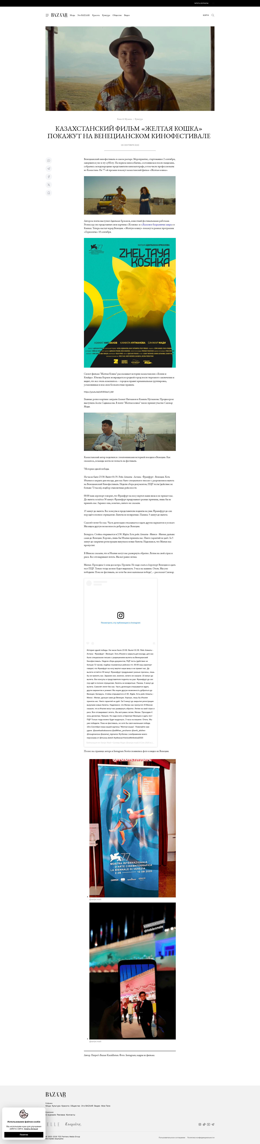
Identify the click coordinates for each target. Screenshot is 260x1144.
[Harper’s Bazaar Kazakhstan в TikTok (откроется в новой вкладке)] (204, 1125)
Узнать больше (31, 1129)
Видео (127, 15)
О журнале (51, 1115)
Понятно (24, 1134)
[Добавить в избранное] (49, 193)
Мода (72, 15)
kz (213, 3)
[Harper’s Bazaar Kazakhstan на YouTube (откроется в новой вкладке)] (208, 1125)
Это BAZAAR (83, 15)
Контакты (70, 1115)
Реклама (61, 1115)
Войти (206, 15)
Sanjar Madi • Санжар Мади (113, 743)
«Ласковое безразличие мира (156, 224)
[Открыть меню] (47, 15)
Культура (106, 15)
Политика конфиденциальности (200, 1138)
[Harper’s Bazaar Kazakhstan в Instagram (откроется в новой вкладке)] (200, 1125)
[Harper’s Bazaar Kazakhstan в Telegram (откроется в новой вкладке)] (212, 1125)
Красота (96, 15)
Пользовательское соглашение (172, 1138)
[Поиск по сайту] (212, 15)
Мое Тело (105, 1106)
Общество (117, 15)
